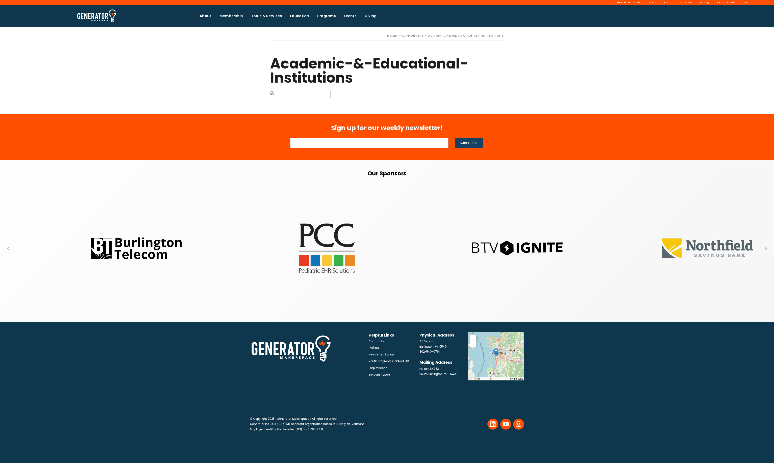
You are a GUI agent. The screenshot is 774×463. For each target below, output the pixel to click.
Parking (374, 348)
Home (392, 35)
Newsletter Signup (381, 354)
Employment (378, 368)
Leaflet (484, 378)
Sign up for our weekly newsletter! (387, 127)
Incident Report (379, 375)
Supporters (412, 35)
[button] (8, 248)
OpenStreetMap (501, 378)
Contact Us (377, 341)
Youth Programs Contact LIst (389, 361)
